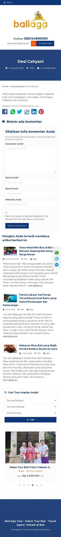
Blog (35, 259)
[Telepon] (56, 259)
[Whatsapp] (56, 253)
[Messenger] (56, 265)
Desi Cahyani (31, 61)
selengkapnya (35, 285)
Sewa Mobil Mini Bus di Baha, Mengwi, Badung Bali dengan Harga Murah (37, 251)
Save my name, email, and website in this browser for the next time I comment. (26, 218)
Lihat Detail (33, 447)
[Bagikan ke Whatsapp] (12, 113)
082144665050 (36, 38)
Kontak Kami (45, 43)
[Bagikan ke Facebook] (5, 113)
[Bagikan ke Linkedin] (34, 113)
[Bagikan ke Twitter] (20, 113)
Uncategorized (48, 68)
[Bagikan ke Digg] (27, 113)
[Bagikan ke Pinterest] (42, 113)
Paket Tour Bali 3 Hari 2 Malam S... (30, 467)
